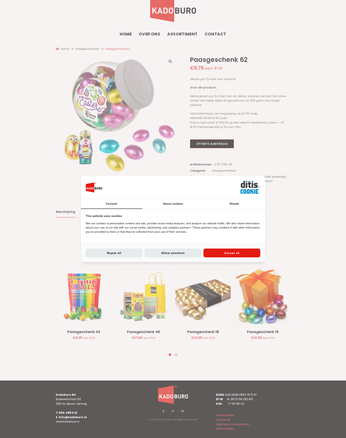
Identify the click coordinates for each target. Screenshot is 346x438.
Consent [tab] (111, 203)
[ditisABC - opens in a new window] (250, 187)
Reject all (114, 253)
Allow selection (173, 253)
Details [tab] (234, 203)
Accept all (231, 253)
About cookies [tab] (173, 203)
